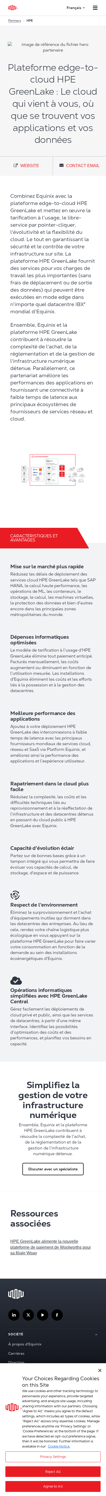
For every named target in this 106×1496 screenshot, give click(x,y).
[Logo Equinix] (13, 8)
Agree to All (53, 1486)
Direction (16, 1362)
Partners (14, 21)
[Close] (99, 1370)
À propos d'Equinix (24, 1344)
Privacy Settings (53, 1456)
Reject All (53, 1471)
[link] (26, 166)
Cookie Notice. (59, 1446)
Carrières (16, 1353)
